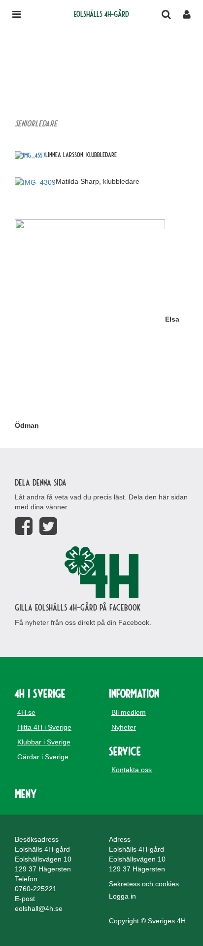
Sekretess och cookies (144, 884)
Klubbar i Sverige (43, 742)
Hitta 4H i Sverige (44, 727)
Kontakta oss (131, 770)
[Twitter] (48, 526)
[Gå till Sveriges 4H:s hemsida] (101, 572)
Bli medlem (128, 712)
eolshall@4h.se (39, 908)
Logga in (122, 896)
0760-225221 (36, 889)
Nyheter (123, 727)
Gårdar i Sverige (42, 757)
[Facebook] (24, 526)
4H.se (26, 712)
